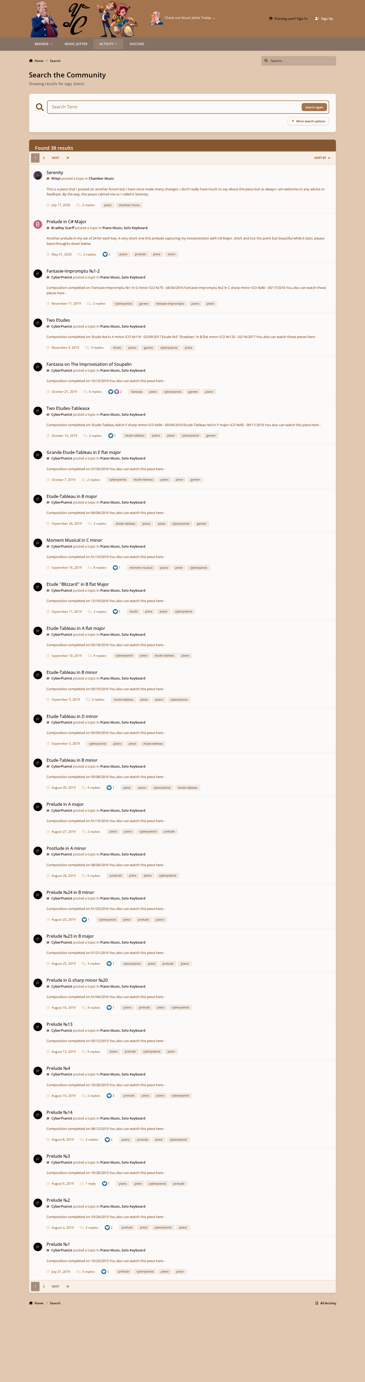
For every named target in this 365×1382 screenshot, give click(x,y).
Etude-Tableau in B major (71, 496)
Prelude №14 (59, 1112)
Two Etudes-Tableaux (68, 408)
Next (55, 158)
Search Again (314, 107)
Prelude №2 (58, 1200)
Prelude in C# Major (66, 222)
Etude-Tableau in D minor (72, 716)
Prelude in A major (65, 804)
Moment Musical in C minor (74, 540)
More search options (310, 121)
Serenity (54, 172)
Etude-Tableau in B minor (72, 672)
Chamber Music (101, 178)
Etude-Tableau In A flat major (75, 628)
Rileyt (56, 178)
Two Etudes (58, 320)
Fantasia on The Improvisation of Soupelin (89, 364)
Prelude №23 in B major (70, 936)
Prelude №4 (58, 1068)
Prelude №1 (58, 1244)
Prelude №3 (58, 1156)
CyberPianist (61, 277)
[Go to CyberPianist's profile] (37, 273)
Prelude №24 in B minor (70, 892)
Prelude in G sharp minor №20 (77, 980)
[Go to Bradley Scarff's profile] (37, 224)
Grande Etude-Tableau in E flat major (83, 452)
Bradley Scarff (62, 227)
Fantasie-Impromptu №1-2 (73, 271)
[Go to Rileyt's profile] (37, 175)
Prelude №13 (59, 1024)
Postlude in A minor (66, 848)
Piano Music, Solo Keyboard (124, 227)
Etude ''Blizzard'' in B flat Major (77, 584)
